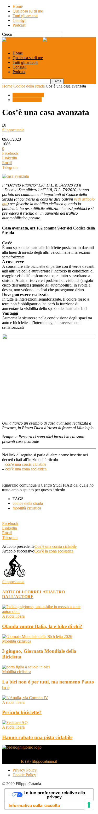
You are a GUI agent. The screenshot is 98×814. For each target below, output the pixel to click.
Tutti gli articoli (25, 16)
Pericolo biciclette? (22, 712)
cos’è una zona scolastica (26, 469)
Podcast (19, 25)
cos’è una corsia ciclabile (25, 464)
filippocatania (13, 130)
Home (18, 6)
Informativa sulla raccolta (34, 805)
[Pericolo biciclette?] (25, 697)
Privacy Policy (25, 770)
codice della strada (28, 503)
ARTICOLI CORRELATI (26, 592)
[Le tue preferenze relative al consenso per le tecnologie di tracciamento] (89, 805)
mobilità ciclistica (27, 508)
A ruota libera (13, 616)
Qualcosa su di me (28, 11)
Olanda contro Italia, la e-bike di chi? (42, 626)
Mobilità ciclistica (27, 99)
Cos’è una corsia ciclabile (55, 546)
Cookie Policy (24, 775)
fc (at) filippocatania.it (39, 761)
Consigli (19, 20)
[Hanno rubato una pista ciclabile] (15, 722)
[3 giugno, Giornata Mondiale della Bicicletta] (37, 636)
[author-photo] (14, 577)
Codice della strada (29, 86)
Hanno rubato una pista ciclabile (37, 737)
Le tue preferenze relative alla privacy (54, 794)
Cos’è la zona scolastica (53, 551)
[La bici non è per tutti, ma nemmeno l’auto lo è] (26, 667)
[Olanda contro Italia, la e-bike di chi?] (49, 611)
